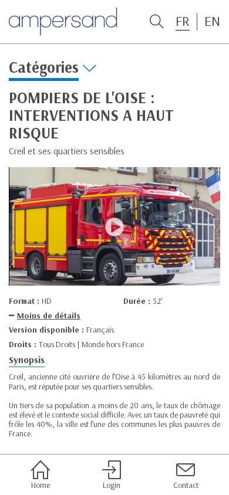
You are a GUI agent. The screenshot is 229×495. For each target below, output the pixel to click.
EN (212, 21)
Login (111, 485)
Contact (185, 485)
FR (183, 21)
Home (40, 485)
